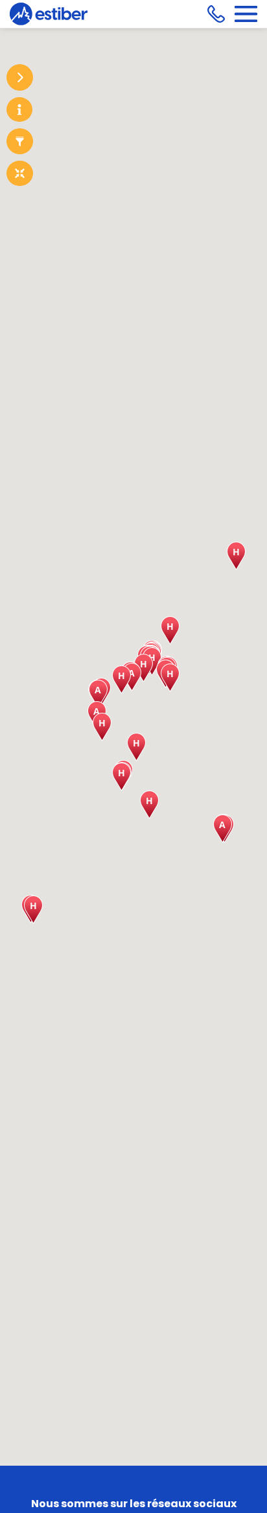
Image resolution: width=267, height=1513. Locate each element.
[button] (149, 804)
